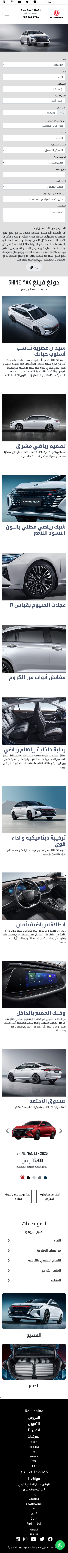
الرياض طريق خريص (34, 1489)
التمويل (34, 1423)
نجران (34, 1513)
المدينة (63, 132)
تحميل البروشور (34, 1232)
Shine (34, 1442)
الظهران (34, 1498)
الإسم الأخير (61, 96)
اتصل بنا (34, 1430)
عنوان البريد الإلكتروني (57, 121)
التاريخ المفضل (60, 169)
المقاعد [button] (55, 1280)
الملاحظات (61, 206)
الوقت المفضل (60, 181)
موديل (63, 59)
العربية (34, 1529)
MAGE (34, 1461)
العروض (34, 1417)
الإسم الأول (61, 84)
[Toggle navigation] (7, 14)
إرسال (34, 267)
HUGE (34, 1465)
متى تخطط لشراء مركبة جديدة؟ (53, 193)
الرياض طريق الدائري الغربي (34, 1484)
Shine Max (34, 1446)
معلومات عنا (34, 1411)
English (48, 2)
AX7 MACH (34, 1456)
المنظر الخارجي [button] (51, 1270)
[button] (7, 1131)
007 (34, 1451)
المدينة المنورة (34, 1503)
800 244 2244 (31, 17)
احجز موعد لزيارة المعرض (50, 1196)
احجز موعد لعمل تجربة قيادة (18, 1196)
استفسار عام (60, 157)
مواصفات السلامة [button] (49, 1250)
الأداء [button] (57, 1240)
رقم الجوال (61, 107)
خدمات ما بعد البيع (34, 1472)
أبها (34, 1508)
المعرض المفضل (59, 145)
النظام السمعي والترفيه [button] (44, 1260)
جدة (34, 1493)
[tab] (33, 1240)
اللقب (63, 71)
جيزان (34, 1517)
